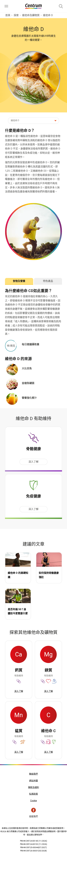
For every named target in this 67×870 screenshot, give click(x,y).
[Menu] (6, 6)
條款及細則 (33, 787)
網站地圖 (33, 780)
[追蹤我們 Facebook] (33, 810)
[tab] (19, 281)
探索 (16, 15)
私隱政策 (33, 794)
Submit (61, 6)
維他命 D (48, 15)
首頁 (7, 15)
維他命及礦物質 (31, 15)
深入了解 (33, 461)
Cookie (33, 800)
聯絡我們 (33, 774)
